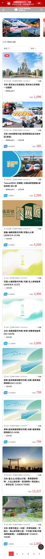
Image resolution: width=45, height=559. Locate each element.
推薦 (7, 56)
